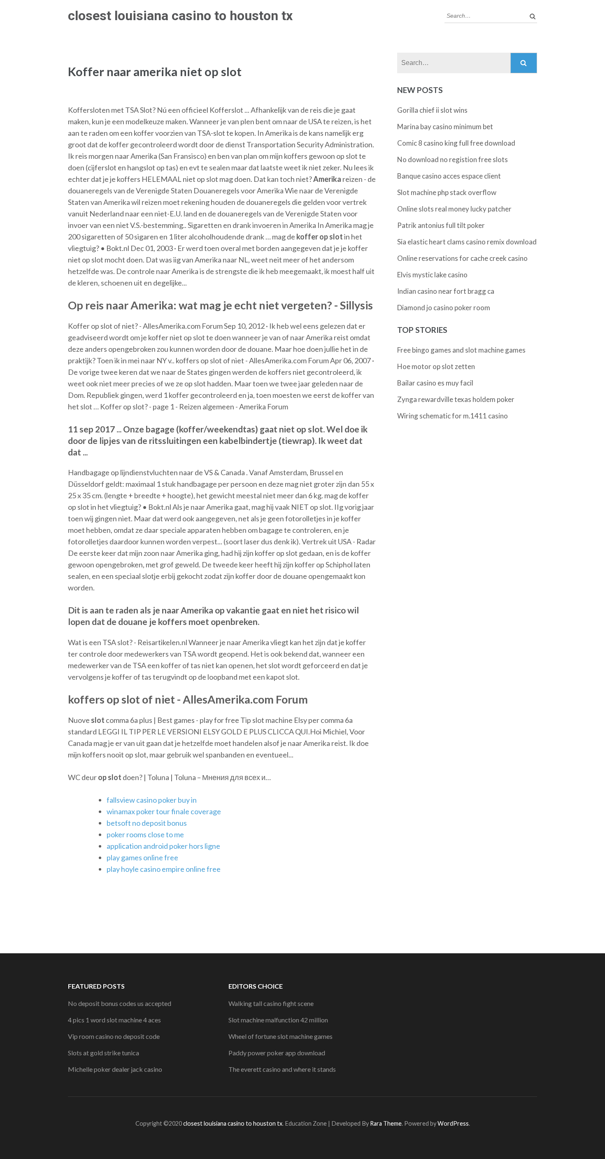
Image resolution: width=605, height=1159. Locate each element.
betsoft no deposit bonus (147, 822)
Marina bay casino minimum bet (445, 126)
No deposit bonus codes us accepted (119, 1003)
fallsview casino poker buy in (152, 799)
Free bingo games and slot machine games (461, 350)
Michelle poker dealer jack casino (115, 1069)
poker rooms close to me (145, 834)
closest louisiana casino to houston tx (180, 15)
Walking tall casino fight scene (271, 1003)
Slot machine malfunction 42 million (278, 1020)
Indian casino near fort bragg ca (445, 291)
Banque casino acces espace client (449, 176)
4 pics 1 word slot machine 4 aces (114, 1020)
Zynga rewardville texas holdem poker (455, 399)
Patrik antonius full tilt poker (441, 225)
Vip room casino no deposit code (114, 1036)
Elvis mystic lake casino (432, 274)
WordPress (453, 1123)
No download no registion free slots (452, 159)
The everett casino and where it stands (282, 1069)
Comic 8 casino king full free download (456, 143)
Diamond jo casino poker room (443, 307)
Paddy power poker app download (276, 1053)
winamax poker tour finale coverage (164, 811)
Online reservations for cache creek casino (462, 258)
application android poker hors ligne (163, 845)
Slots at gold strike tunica (103, 1053)
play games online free (142, 857)
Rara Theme (386, 1123)
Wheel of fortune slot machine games (280, 1036)
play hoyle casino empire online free (164, 868)
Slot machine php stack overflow (446, 192)
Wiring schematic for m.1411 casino (452, 415)
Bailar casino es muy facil (435, 383)
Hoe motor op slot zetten (436, 366)
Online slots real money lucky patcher (454, 208)
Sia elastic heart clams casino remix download (467, 241)
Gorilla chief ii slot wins (432, 110)
